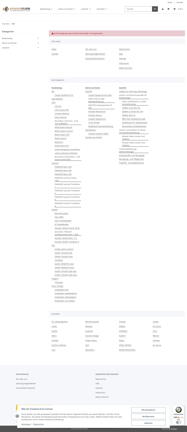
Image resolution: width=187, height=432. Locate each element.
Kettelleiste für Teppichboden (135, 122)
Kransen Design (92, 336)
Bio (53, 91)
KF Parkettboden (62, 224)
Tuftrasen (59, 282)
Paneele (88, 91)
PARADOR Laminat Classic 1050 (66, 179)
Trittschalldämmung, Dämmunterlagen (128, 150)
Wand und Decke (9, 43)
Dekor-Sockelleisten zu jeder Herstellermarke (134, 102)
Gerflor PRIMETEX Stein (64, 267)
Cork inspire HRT (62, 110)
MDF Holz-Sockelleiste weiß (133, 119)
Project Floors (91, 340)
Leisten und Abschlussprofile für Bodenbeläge (133, 96)
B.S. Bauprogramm (60, 321)
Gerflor (54, 331)
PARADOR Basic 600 (63, 174)
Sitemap (122, 58)
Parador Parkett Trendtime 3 (67, 242)
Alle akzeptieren (148, 410)
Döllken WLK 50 (128, 115)
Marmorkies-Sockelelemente (134, 126)
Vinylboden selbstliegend (65, 297)
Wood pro (59, 142)
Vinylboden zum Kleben (65, 301)
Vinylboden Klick (62, 290)
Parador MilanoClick (96, 111)
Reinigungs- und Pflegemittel (131, 159)
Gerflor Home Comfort (64, 249)
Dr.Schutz (157, 326)
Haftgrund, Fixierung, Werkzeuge (133, 91)
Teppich (55, 278)
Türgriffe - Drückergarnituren (131, 163)
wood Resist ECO (62, 146)
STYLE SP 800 (93, 122)
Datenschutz (38, 424)
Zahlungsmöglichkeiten (95, 54)
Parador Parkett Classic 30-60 (67, 228)
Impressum (26, 424)
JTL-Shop (174, 429)
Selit (87, 345)
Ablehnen (148, 423)
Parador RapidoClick (97, 119)
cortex (54, 326)
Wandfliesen (90, 130)
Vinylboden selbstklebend (66, 293)
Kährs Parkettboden (63, 220)
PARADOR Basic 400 (63, 170)
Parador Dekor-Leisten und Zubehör (133, 144)
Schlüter (156, 340)
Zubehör (5, 48)
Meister (156, 336)
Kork (53, 102)
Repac (121, 340)
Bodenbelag (7, 38)
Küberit (122, 336)
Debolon (88, 326)
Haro (155, 331)
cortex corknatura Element (66, 153)
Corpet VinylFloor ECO (64, 95)
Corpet (156, 321)
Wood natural (60, 138)
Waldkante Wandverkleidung (100, 126)
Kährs (54, 336)
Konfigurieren (148, 416)
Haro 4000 (59, 217)
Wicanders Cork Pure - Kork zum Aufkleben (66, 122)
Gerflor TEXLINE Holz (63, 253)
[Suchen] (155, 9)
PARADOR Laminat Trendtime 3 (67, 191)
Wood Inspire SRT (62, 134)
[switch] (178, 422)
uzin (53, 350)
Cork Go (58, 106)
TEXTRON (59, 260)
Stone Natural (61, 117)
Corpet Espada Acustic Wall (100, 95)
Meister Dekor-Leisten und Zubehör (133, 137)
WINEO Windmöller (127, 350)
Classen (122, 321)
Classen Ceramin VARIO (98, 133)
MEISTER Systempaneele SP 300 (100, 106)
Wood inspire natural (64, 131)
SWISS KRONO (125, 345)
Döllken (122, 326)
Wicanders (89, 350)
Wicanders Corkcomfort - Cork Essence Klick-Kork (67, 158)
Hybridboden (57, 99)
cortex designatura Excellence (67, 149)
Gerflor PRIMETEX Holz (64, 264)
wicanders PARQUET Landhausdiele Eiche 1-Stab (66, 233)
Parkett (55, 209)
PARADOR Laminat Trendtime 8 (67, 204)
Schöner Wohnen (62, 113)
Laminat (55, 163)
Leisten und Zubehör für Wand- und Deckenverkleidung (132, 131)
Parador (55, 340)
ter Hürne (157, 345)
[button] (163, 9)
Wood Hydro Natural (63, 127)
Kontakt (179, 2)
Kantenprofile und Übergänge (132, 155)
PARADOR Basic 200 (63, 167)
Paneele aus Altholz (93, 137)
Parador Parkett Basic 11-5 (66, 238)
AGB (121, 54)
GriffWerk (123, 331)
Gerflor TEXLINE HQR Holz (65, 271)
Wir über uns (91, 49)
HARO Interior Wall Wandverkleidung (96, 100)
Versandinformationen (95, 58)
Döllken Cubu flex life (131, 108)
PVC (53, 245)
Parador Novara (95, 115)
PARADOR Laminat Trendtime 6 (67, 198)
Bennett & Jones (61, 213)
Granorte (89, 331)
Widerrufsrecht (125, 68)
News (170, 2)
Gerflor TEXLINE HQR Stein (66, 275)
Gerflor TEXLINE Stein (64, 256)
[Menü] (182, 406)
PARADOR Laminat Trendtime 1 (67, 185)
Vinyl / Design (57, 286)
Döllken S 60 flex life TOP (132, 111)
